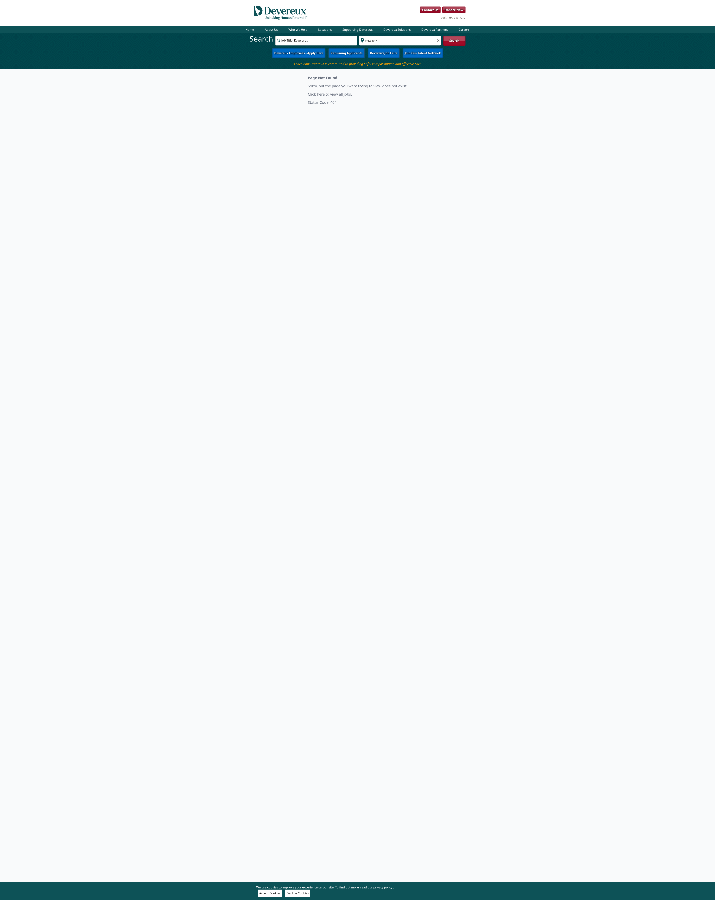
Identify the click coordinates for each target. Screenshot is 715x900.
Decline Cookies (298, 893)
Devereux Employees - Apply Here (298, 53)
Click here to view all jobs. (330, 94)
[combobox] (316, 40)
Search (454, 41)
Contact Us (430, 10)
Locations (325, 30)
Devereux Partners (434, 30)
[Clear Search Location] (437, 40)
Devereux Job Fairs (383, 53)
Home (249, 30)
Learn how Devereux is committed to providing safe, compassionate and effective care (357, 63)
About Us (271, 30)
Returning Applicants (347, 53)
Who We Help (297, 30)
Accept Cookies (270, 893)
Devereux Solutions (397, 30)
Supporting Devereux (357, 30)
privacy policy (383, 887)
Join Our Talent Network (423, 53)
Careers (464, 30)
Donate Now (454, 10)
